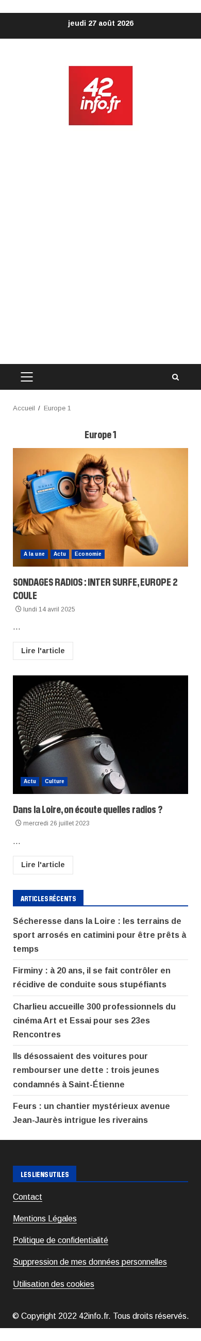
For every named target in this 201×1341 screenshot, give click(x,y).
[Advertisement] (100, 245)
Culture (54, 781)
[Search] (175, 377)
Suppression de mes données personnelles (90, 1261)
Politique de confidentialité (60, 1240)
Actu (60, 554)
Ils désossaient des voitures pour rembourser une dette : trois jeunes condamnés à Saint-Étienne (86, 1070)
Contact (27, 1197)
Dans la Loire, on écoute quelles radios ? (100, 734)
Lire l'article (43, 651)
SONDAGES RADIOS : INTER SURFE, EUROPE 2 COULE (100, 507)
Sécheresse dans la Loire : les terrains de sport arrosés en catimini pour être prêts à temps (99, 935)
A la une (34, 554)
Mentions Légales (45, 1218)
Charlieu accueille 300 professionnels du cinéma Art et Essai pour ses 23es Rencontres (94, 1020)
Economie (88, 554)
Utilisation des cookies (53, 1284)
